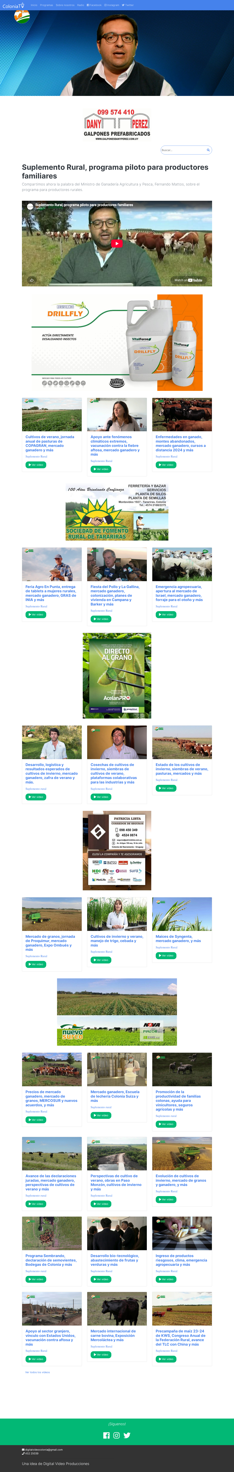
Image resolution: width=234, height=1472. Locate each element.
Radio (80, 5)
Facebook (95, 5)
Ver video (37, 464)
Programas (46, 5)
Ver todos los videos (37, 1372)
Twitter (129, 5)
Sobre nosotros (65, 5)
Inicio (34, 5)
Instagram (113, 5)
